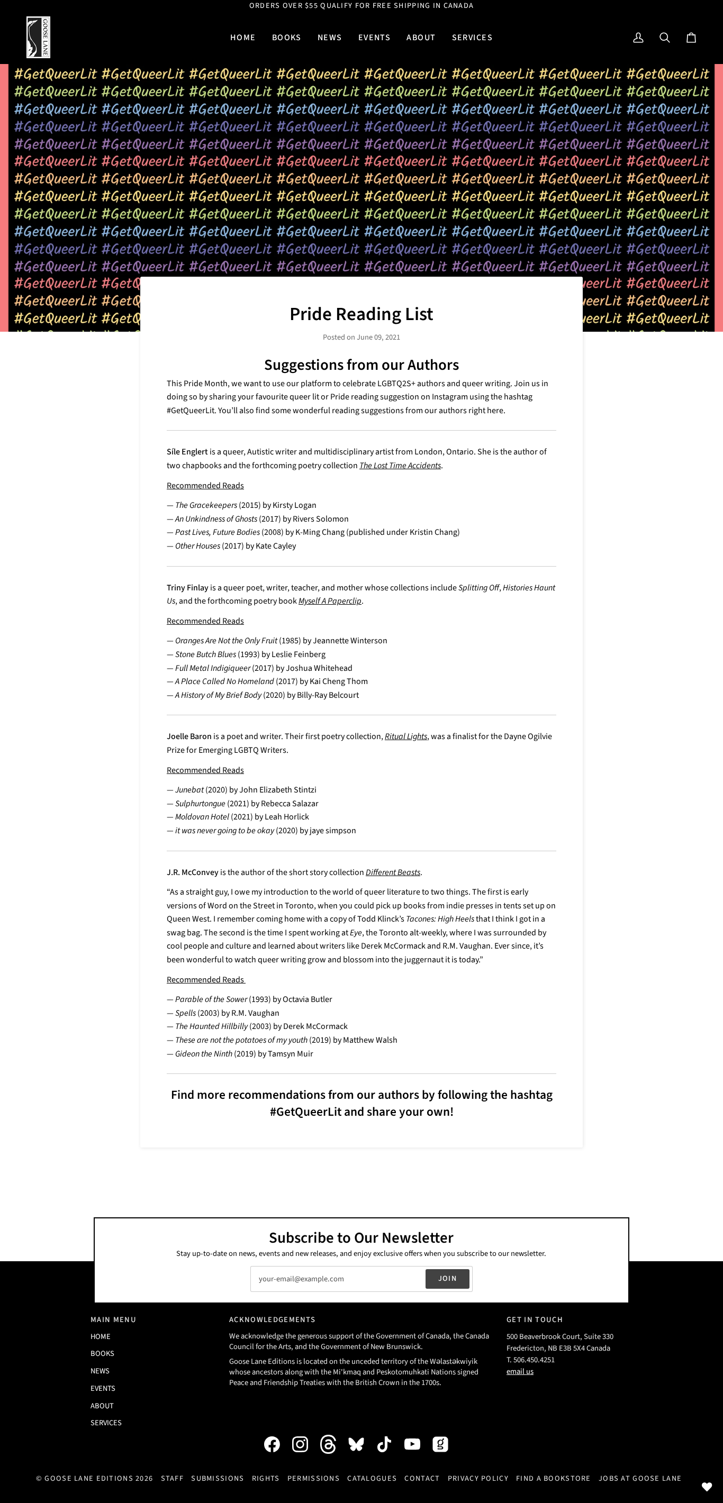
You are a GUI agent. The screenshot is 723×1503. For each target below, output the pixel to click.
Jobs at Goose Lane (640, 1478)
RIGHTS (266, 1478)
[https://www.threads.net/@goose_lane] (333, 1444)
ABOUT (102, 1405)
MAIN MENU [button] (114, 1319)
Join (447, 1278)
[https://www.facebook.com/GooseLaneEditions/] (277, 1444)
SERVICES (106, 1422)
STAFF (172, 1478)
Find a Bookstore (553, 1478)
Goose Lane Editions (88, 1478)
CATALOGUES (372, 1478)
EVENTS (103, 1388)
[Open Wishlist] (707, 1487)
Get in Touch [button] (535, 1319)
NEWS (100, 1371)
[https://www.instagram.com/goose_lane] (305, 1444)
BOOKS (102, 1353)
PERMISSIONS (313, 1478)
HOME (101, 1336)
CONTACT (422, 1478)
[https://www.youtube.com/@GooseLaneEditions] (417, 1444)
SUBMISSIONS (217, 1478)
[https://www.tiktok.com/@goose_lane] (389, 1444)
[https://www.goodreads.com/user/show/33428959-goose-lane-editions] (445, 1444)
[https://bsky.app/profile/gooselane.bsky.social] (361, 1444)
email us (520, 1371)
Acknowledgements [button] (272, 1319)
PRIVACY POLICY (478, 1478)
